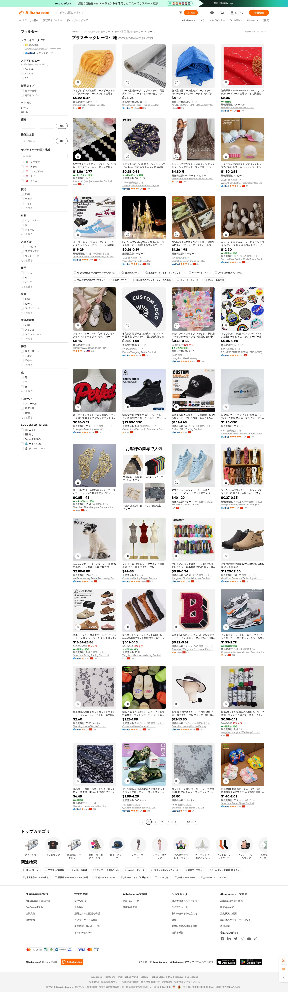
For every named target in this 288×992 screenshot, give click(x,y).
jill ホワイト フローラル (215, 877)
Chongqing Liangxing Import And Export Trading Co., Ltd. (242, 652)
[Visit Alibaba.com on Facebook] (222, 939)
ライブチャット (180, 907)
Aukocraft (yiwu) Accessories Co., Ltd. (92, 181)
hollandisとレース (200, 273)
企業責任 (30, 913)
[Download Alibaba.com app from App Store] (226, 962)
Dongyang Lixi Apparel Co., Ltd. (89, 105)
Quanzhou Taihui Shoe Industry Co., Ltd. (93, 256)
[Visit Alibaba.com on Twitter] (236, 939)
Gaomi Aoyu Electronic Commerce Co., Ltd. (144, 429)
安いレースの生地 (216, 280)
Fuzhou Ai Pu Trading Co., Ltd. (187, 429)
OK (62, 125)
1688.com (110, 976)
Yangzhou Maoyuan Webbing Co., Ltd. (141, 655)
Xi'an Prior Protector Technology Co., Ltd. (242, 578)
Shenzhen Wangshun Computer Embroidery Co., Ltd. (193, 649)
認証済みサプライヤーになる (235, 919)
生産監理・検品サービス (87, 926)
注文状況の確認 (228, 913)
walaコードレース (136, 870)
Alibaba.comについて (37, 893)
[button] (180, 13)
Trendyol (179, 976)
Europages (192, 976)
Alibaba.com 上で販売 (231, 900)
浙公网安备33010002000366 (198, 987)
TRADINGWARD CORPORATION (89, 348)
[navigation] (44, 427)
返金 (174, 919)
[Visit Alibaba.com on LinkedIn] (229, 939)
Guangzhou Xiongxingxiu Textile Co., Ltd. (192, 178)
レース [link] (151, 31)
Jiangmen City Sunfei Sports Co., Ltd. (191, 578)
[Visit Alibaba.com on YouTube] (249, 939)
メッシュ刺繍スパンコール (230, 273)
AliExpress (96, 976)
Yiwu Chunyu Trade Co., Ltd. (136, 261)
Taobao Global (157, 976)
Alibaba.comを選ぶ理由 (38, 900)
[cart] (222, 13)
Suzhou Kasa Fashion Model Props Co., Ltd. (242, 259)
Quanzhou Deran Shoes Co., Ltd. (188, 261)
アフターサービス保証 (86, 919)
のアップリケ (121, 280)
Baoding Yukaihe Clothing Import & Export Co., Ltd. (242, 433)
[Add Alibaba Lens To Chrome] (72, 962)
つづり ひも (163, 877)
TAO (170, 976)
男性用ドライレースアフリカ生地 (73, 877)
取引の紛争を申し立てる (184, 913)
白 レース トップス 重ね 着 (136, 877)
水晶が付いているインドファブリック (165, 273)
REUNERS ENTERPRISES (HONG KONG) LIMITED (242, 352)
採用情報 (30, 919)
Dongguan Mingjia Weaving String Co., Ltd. (242, 504)
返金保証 (79, 907)
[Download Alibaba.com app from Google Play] (251, 962)
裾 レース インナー (106, 877)
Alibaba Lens (33, 962)
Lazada (144, 976)
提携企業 (225, 926)
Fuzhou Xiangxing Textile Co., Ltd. (139, 352)
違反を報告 (177, 932)
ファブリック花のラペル (108, 870)
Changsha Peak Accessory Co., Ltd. (91, 429)
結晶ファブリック (196, 870)
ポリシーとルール (83, 932)
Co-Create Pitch (34, 907)
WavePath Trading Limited (185, 504)
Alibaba (75, 31)
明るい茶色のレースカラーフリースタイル (96, 273)
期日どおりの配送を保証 (87, 913)
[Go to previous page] (142, 822)
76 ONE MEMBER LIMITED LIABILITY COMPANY (193, 105)
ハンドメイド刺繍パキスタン (227, 870)
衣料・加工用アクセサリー (129, 31)
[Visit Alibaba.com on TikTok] (256, 939)
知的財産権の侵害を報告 (184, 926)
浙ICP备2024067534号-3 (229, 987)
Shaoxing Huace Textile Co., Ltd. (237, 107)
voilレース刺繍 (80, 870)
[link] (283, 960)
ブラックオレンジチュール (166, 870)
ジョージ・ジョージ (189, 280)
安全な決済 (80, 900)
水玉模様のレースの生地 (37, 877)
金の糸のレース (132, 273)
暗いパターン (32, 870)
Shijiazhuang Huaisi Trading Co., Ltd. (140, 105)
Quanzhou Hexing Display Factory (139, 578)
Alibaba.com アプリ (181, 962)
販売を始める (227, 907)
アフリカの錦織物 (56, 870)
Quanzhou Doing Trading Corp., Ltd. (91, 655)
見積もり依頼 (130, 907)
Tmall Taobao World (128, 976)
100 (188, 822)
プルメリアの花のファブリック (91, 280)
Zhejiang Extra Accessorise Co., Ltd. (140, 185)
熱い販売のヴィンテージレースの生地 (153, 280)
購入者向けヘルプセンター (186, 900)
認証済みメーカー (132, 900)
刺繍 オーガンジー (186, 877)
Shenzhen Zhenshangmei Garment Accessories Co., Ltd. (94, 507)
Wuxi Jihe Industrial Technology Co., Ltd (241, 183)
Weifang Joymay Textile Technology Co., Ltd (94, 578)
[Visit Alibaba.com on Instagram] (242, 939)
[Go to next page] (195, 822)
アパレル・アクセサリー (97, 31)
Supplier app (160, 962)
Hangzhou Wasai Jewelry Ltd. (187, 358)
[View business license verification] (174, 987)
